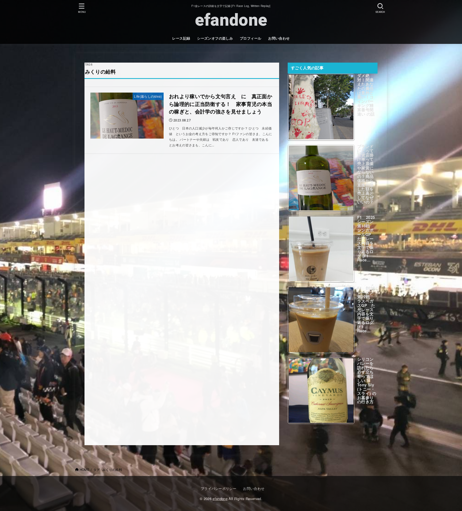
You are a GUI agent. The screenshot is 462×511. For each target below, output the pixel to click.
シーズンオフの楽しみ (215, 38)
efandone (231, 20)
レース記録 (181, 38)
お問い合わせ (279, 38)
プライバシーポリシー (218, 488)
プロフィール (250, 38)
